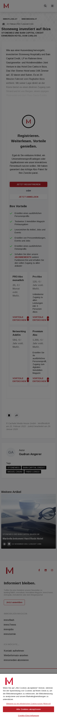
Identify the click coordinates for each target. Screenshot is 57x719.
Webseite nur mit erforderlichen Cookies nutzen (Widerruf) (28, 704)
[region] (28, 696)
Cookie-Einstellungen (28, 715)
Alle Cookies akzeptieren (28, 709)
